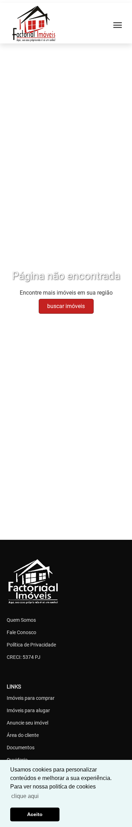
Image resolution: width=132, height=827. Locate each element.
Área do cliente (23, 735)
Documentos (20, 747)
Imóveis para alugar (28, 710)
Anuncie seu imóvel (27, 723)
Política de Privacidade (31, 645)
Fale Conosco (21, 632)
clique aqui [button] (25, 796)
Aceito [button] (35, 814)
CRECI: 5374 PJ (23, 657)
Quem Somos (21, 620)
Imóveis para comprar (31, 698)
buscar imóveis (66, 306)
